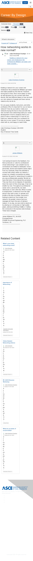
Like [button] (30, 69)
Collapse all (13, 43)
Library (4, 27)
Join (3, 527)
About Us (4, 542)
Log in (25, 2)
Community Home (6, 24)
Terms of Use (5, 544)
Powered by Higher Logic (16, 557)
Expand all (4, 43)
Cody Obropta (8, 248)
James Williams (17, 153)
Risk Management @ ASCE (9, 512)
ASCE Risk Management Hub (10, 515)
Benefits (4, 529)
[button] (3, 54)
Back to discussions (8, 39)
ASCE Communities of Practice (10, 517)
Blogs (13, 27)
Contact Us (5, 532)
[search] (30, 6)
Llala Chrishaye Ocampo (16, 80)
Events (22, 27)
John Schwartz (8, 345)
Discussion (18, 24)
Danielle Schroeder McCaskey (8, 329)
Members (5, 30)
